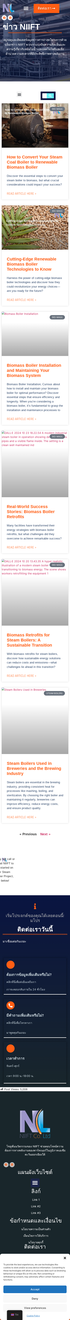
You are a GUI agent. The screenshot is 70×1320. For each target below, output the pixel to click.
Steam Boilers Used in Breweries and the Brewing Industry (34, 768)
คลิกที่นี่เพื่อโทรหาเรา (19, 1023)
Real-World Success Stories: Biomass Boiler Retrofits (31, 511)
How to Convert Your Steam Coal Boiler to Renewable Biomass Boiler (34, 162)
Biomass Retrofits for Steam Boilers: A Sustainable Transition (29, 640)
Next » (45, 834)
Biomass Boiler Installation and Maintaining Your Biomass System (34, 370)
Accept (35, 1289)
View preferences (35, 1308)
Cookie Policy (33, 1315)
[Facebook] (4, 17)
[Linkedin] (10, 17)
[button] (65, 1258)
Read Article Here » (21, 193)
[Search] (50, 95)
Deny (35, 1298)
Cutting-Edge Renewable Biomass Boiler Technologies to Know (31, 264)
